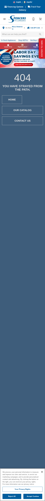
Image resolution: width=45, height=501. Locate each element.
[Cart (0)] (41, 19)
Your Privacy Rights (22, 489)
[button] (17, 2)
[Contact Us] (33, 19)
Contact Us (22, 120)
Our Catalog (22, 110)
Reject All (12, 496)
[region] (22, 484)
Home (12, 99)
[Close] (42, 472)
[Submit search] (40, 34)
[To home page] (17, 19)
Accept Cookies (33, 496)
